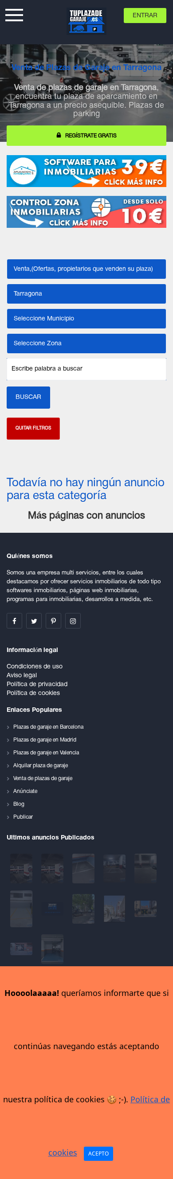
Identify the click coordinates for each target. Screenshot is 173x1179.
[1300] (115, 868)
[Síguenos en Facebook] (14, 620)
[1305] (22, 868)
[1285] (52, 949)
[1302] (84, 868)
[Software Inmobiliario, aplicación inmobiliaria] (86, 171)
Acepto (98, 1153)
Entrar (145, 16)
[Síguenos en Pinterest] (53, 620)
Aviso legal (22, 676)
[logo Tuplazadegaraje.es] (86, 21)
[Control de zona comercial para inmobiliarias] (86, 212)
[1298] (22, 909)
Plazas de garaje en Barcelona (48, 727)
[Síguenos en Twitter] (34, 620)
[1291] (145, 909)
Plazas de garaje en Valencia (46, 752)
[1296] (53, 909)
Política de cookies (33, 693)
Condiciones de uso (35, 667)
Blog (18, 804)
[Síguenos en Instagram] (73, 620)
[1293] (115, 909)
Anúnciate (25, 791)
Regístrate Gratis (91, 135)
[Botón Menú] (14, 14)
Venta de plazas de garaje (42, 778)
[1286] (22, 949)
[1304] (53, 868)
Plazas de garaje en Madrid (44, 740)
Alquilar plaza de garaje (40, 765)
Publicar (23, 817)
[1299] (145, 868)
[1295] (84, 909)
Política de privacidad (37, 684)
